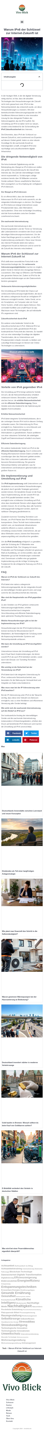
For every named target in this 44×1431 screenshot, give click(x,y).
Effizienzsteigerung (25, 1277)
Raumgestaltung (11, 1315)
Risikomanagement (29, 1316)
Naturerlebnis (37, 1307)
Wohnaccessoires (22, 1337)
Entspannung (5, 1284)
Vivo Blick (10, 1400)
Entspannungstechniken (18, 1286)
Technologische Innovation (14, 1328)
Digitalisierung (7, 1278)
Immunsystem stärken (23, 1296)
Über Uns (10, 1418)
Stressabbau (27, 1321)
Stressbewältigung (14, 1325)
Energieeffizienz (28, 1280)
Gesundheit (8, 1296)
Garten (9, 1405)
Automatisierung (28, 1269)
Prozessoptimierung (27, 1313)
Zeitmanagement (29, 1343)
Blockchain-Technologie (21, 1272)
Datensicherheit (8, 1275)
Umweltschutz (10, 1333)
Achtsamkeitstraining (11, 1268)
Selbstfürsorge (10, 1318)
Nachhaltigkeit (19, 1306)
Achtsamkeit (7, 1265)
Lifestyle (9, 1408)
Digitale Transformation (29, 1274)
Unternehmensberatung (29, 1334)
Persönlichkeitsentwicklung (32, 1309)
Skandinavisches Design (9, 1322)
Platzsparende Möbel (10, 1313)
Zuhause (9, 1402)
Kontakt (9, 1421)
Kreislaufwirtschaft (8, 1300)
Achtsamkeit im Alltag (24, 1266)
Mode (8, 1410)
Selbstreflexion (27, 1319)
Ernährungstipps (28, 1290)
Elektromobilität (9, 1281)
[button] (22, 22)
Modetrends (21, 1303)
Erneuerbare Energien (10, 1290)
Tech (4, 1348)
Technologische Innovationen (15, 1331)
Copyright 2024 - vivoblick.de (22, 1428)
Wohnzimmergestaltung (11, 1343)
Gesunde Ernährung (15, 1293)
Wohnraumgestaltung (13, 1340)
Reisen (9, 1413)
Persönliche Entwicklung (11, 1309)
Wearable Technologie (8, 1337)
